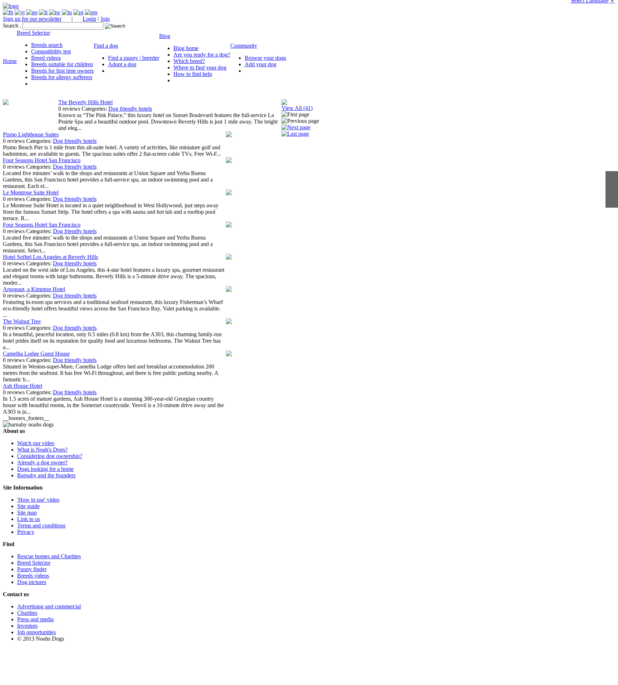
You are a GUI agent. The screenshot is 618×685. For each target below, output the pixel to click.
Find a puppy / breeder (133, 58)
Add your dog (260, 64)
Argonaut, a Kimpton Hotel (34, 289)
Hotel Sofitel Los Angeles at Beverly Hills (50, 257)
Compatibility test (51, 51)
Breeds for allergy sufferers (61, 77)
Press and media (35, 619)
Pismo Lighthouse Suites (31, 134)
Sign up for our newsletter (32, 19)
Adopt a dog (122, 64)
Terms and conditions (41, 525)
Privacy (25, 532)
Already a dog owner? (42, 462)
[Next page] (295, 127)
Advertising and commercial (49, 606)
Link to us (28, 519)
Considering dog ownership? (49, 456)
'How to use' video (38, 500)
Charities (27, 613)
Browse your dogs (265, 58)
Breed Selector (33, 563)
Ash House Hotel (22, 386)
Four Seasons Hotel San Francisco (41, 160)
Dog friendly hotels (130, 109)
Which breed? (189, 61)
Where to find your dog (199, 67)
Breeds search (47, 45)
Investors (27, 626)
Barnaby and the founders (46, 475)
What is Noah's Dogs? (42, 450)
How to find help (192, 74)
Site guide (28, 506)
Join (105, 19)
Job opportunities (36, 632)
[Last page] (295, 134)
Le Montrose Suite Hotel (31, 192)
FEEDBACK (611, 189)
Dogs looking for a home (45, 469)
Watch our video (35, 443)
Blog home (185, 48)
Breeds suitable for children (62, 64)
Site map (27, 513)
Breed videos (46, 58)
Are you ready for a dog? (201, 55)
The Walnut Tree (22, 321)
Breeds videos (33, 576)
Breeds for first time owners (62, 71)
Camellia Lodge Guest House (36, 354)
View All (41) (297, 108)
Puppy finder (31, 569)
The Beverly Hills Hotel (85, 102)
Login (89, 19)
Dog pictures (31, 582)
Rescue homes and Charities (49, 556)
